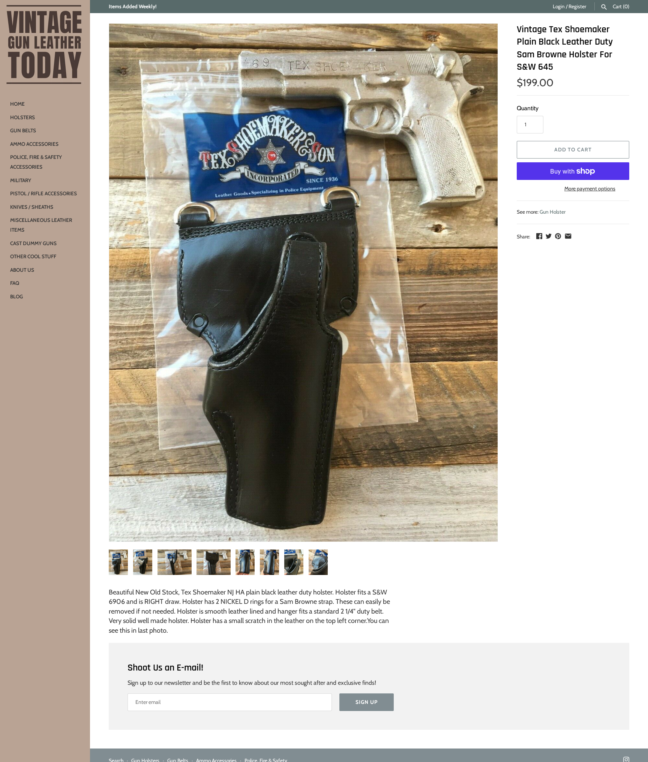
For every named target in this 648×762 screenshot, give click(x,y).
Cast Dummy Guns (33, 243)
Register (577, 6)
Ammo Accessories (34, 144)
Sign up (367, 702)
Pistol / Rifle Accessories (43, 193)
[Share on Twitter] (549, 236)
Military (20, 180)
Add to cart (573, 149)
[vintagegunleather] (45, 45)
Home (17, 104)
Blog (16, 296)
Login (559, 6)
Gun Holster (553, 212)
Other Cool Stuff (33, 256)
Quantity (527, 108)
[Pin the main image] (558, 236)
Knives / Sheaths (31, 207)
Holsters (22, 117)
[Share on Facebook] (539, 236)
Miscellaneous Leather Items (41, 225)
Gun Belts (23, 130)
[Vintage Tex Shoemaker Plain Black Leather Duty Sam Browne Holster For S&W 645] (303, 282)
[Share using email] (568, 236)
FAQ (14, 283)
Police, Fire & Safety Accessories (36, 162)
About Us (22, 270)
